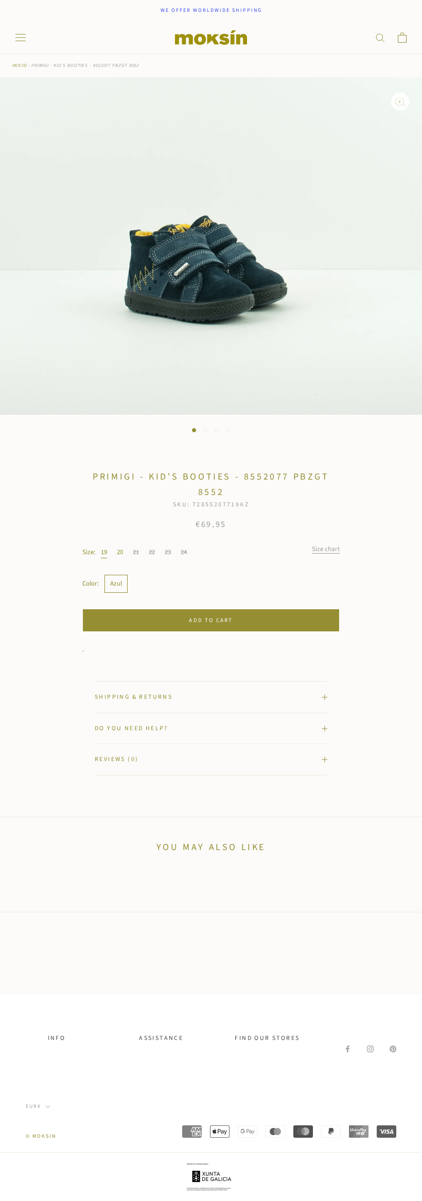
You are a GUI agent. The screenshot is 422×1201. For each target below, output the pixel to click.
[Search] (380, 37)
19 (104, 552)
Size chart (326, 549)
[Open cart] (402, 37)
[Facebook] (347, 1049)
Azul (116, 583)
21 (136, 552)
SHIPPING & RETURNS (133, 697)
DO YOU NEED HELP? (131, 728)
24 (184, 552)
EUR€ (33, 1106)
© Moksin (41, 1136)
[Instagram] (370, 1049)
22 (152, 552)
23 (168, 552)
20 (120, 552)
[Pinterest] (393, 1049)
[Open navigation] (20, 37)
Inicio (19, 65)
